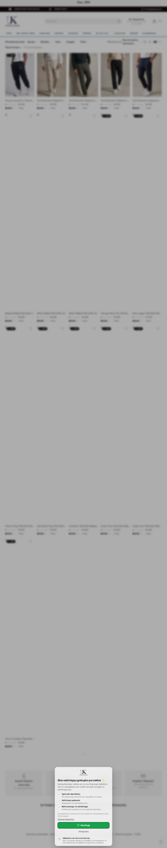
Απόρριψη (84, 831)
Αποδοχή (85, 825)
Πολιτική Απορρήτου (66, 819)
